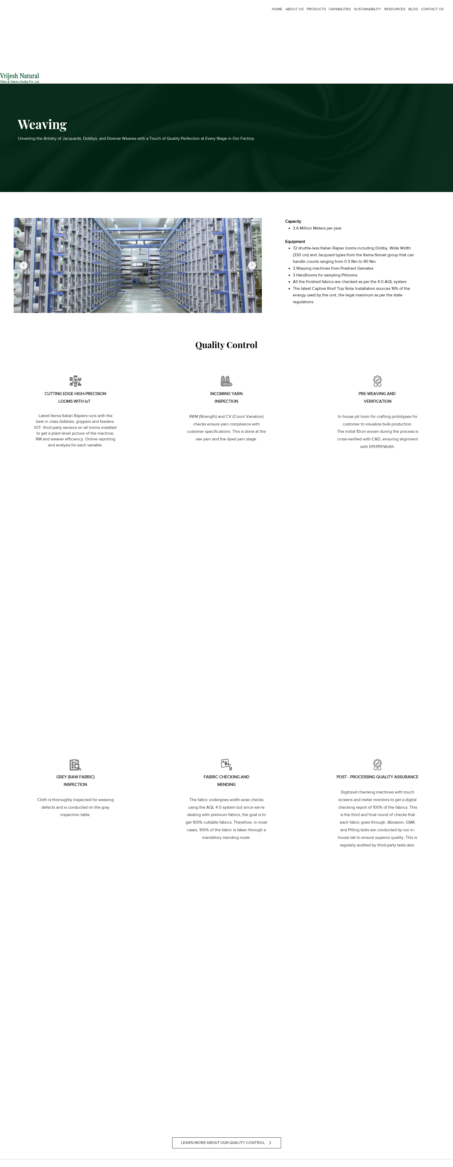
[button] (315, 9)
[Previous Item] (24, 265)
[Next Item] (252, 265)
